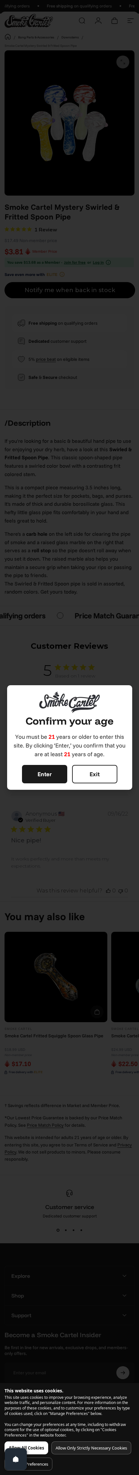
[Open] (16, 1459)
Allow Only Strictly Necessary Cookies (91, 1448)
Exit (95, 774)
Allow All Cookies (26, 1448)
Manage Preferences (28, 1464)
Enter (44, 774)
